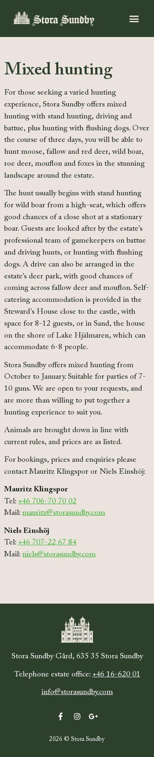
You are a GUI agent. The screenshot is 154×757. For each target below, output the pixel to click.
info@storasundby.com (77, 692)
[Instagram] (77, 716)
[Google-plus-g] (93, 716)
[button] (134, 18)
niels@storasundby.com (59, 554)
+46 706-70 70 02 (47, 501)
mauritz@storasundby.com (63, 513)
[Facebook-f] (60, 716)
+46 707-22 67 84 (47, 542)
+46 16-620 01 (116, 674)
